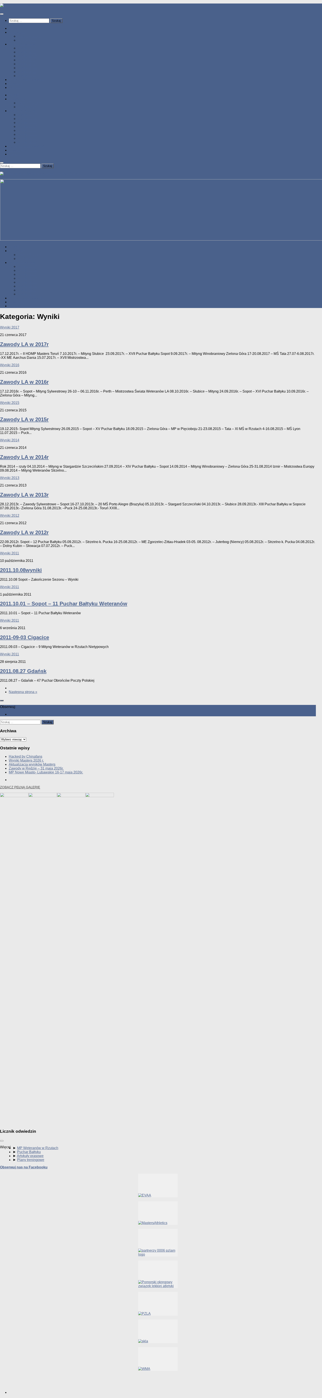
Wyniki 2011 (27, 72)
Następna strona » (23, 692)
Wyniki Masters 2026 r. (26, 760)
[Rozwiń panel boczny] (2, 700)
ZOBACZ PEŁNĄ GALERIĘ (20, 787)
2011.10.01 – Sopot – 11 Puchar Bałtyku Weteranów (63, 604)
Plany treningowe (30, 1160)
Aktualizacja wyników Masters (32, 764)
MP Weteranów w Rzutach (37, 1148)
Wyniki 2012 (27, 68)
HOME (14, 28)
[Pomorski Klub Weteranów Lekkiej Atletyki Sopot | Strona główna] (39, 5)
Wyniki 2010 (27, 76)
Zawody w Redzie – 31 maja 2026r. (36, 768)
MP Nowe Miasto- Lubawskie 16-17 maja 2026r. (46, 772)
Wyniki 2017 (27, 48)
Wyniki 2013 (27, 64)
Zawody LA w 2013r (24, 495)
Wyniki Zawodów (22, 44)
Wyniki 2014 (27, 60)
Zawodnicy (17, 83)
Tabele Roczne (29, 36)
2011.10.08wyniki (21, 570)
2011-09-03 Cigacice (24, 637)
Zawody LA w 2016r (24, 382)
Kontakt (15, 87)
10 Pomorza (27, 40)
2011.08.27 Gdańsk (23, 671)
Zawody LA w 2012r (24, 532)
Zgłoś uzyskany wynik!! (27, 79)
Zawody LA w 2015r (24, 419)
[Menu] (2, 14)
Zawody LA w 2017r (24, 344)
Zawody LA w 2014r (24, 457)
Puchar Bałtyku (29, 1152)
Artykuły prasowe (30, 1156)
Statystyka (17, 32)
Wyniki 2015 (27, 56)
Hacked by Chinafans (25, 756)
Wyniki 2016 (27, 52)
